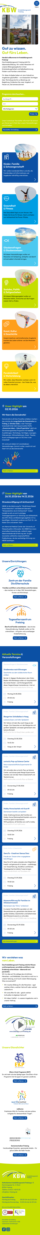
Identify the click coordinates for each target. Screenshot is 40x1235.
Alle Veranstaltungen (10, 941)
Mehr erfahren (8, 471)
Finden (32, 114)
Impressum (5, 1221)
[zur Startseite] (20, 1175)
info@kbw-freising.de (9, 1192)
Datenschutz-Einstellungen (10, 1223)
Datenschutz (13, 1221)
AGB (18, 1221)
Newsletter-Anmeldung (10, 130)
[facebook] (4, 1229)
